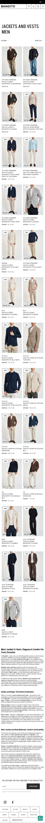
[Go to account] (33, 6)
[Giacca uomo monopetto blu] (12, 571)
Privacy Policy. (27, 792)
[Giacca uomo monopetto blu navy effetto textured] (12, 158)
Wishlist (35, 809)
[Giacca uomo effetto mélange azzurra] (33, 157)
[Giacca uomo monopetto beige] (33, 297)
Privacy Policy (33, 815)
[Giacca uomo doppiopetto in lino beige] (12, 251)
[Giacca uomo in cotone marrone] (12, 433)
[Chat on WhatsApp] (40, 818)
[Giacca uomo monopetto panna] (12, 297)
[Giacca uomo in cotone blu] (33, 433)
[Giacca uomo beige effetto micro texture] (33, 112)
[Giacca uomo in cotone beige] (33, 388)
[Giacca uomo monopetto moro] (33, 571)
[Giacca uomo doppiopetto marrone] (12, 67)
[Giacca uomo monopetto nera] (33, 526)
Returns (23, 815)
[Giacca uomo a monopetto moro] (12, 112)
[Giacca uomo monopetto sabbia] (12, 526)
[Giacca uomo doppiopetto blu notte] (12, 388)
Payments (13, 815)
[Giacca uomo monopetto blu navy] (12, 343)
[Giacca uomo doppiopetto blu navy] (33, 67)
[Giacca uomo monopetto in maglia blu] (12, 480)
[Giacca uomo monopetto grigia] (33, 205)
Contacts (25, 809)
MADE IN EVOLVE (17, 820)
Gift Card (15, 809)
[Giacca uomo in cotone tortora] (33, 343)
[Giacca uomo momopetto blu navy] (12, 205)
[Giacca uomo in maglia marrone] (33, 479)
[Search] (29, 6)
